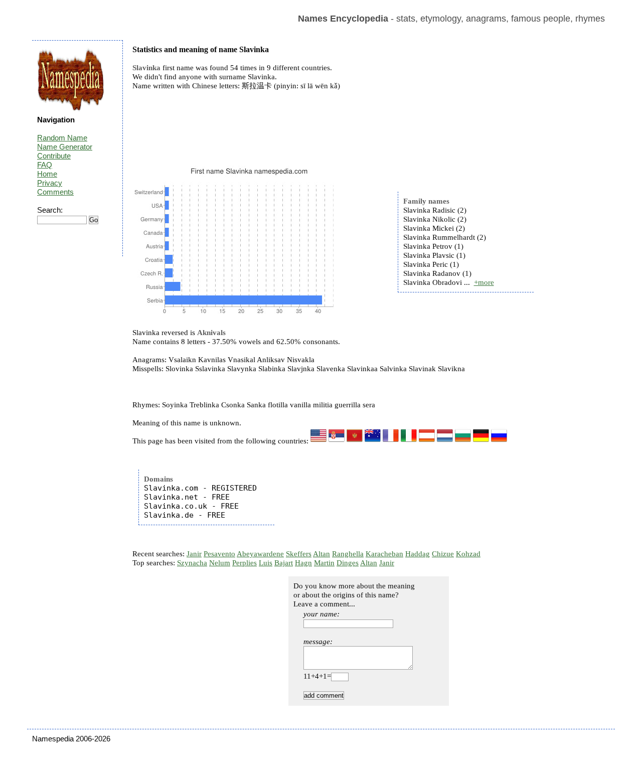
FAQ (44, 165)
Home (47, 174)
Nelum (219, 563)
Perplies (244, 563)
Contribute (54, 155)
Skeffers (298, 554)
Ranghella (348, 554)
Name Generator (64, 146)
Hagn (303, 563)
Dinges (348, 563)
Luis (265, 563)
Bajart (283, 563)
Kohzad (468, 554)
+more (484, 282)
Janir (194, 554)
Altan (321, 554)
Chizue (443, 554)
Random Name (62, 137)
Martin (324, 563)
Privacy (49, 183)
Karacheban (384, 554)
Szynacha (192, 563)
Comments (55, 192)
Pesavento (219, 554)
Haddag (417, 554)
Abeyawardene (260, 554)
